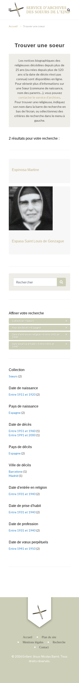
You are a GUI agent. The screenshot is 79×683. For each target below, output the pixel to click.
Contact (44, 647)
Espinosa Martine (25, 170)
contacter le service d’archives (39, 97)
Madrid (14, 476)
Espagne (15, 412)
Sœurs (13, 376)
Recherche (59, 642)
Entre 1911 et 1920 (22, 394)
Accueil (13, 26)
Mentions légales (33, 642)
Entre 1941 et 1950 (22, 548)
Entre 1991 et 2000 (22, 435)
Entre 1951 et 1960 (22, 431)
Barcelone (16, 471)
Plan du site (49, 637)
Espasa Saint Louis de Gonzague (38, 241)
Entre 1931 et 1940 (22, 494)
